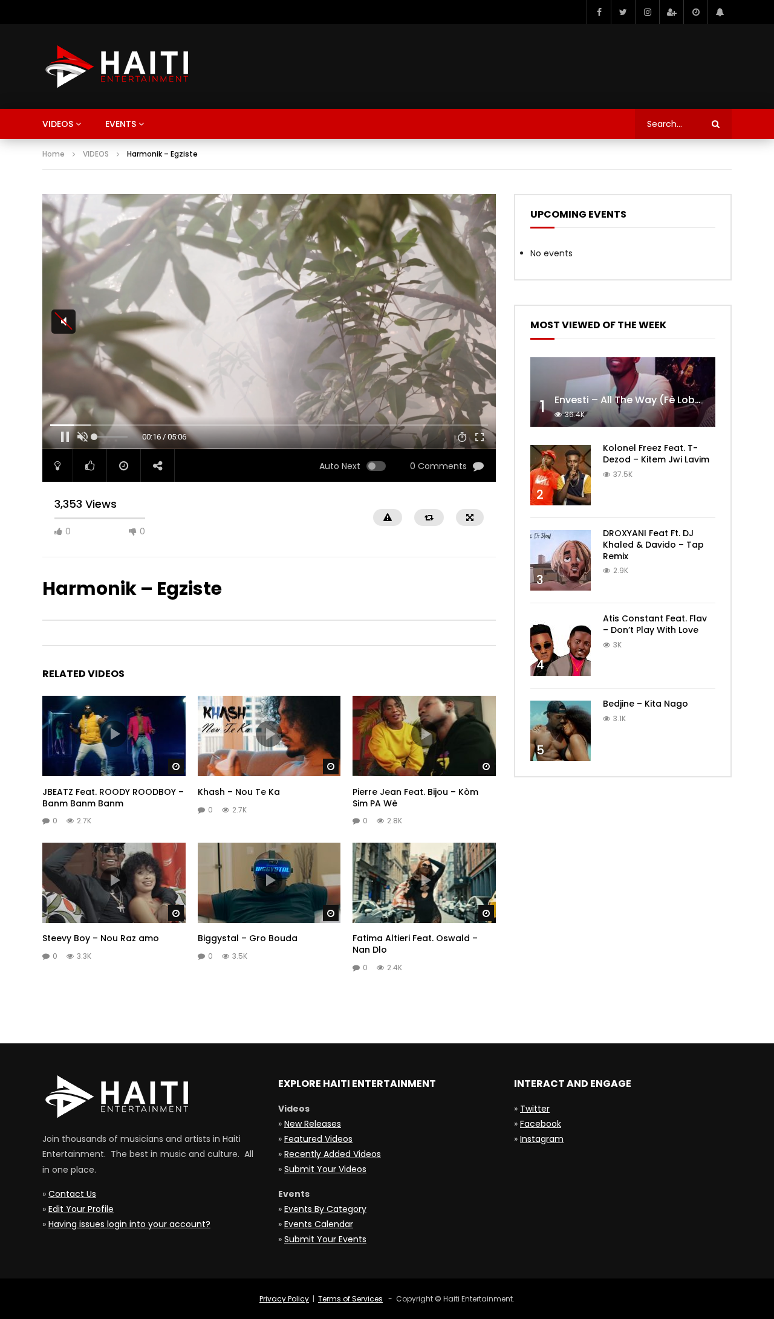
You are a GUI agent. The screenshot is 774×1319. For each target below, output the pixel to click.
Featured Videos (318, 1139)
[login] (671, 12)
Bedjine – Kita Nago (645, 704)
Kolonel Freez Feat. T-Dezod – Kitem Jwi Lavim (656, 453)
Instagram (542, 1139)
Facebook (540, 1124)
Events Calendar (318, 1224)
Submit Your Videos (325, 1169)
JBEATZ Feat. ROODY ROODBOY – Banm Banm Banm (113, 797)
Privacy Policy (284, 1299)
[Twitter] (623, 12)
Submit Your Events (325, 1239)
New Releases (312, 1124)
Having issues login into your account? (129, 1224)
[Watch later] (695, 12)
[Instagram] (647, 12)
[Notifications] (719, 12)
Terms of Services (350, 1299)
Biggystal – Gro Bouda (248, 938)
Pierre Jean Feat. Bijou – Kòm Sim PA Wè (415, 797)
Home (53, 154)
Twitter (535, 1109)
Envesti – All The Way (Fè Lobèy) (632, 400)
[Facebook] (599, 12)
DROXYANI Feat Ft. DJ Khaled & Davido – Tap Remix (653, 544)
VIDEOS (96, 154)
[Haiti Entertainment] (115, 66)
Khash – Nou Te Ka (239, 792)
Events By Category (325, 1209)
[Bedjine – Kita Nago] (560, 731)
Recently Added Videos (332, 1154)
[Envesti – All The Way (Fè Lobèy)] (622, 392)
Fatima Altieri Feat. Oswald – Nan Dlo (415, 944)
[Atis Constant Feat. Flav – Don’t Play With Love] (560, 645)
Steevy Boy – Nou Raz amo (100, 938)
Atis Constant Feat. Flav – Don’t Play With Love (655, 624)
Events (120, 124)
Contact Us (72, 1194)
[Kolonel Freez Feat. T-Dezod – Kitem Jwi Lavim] (560, 475)
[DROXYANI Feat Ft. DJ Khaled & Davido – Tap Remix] (560, 560)
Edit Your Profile (81, 1209)
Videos (57, 124)
